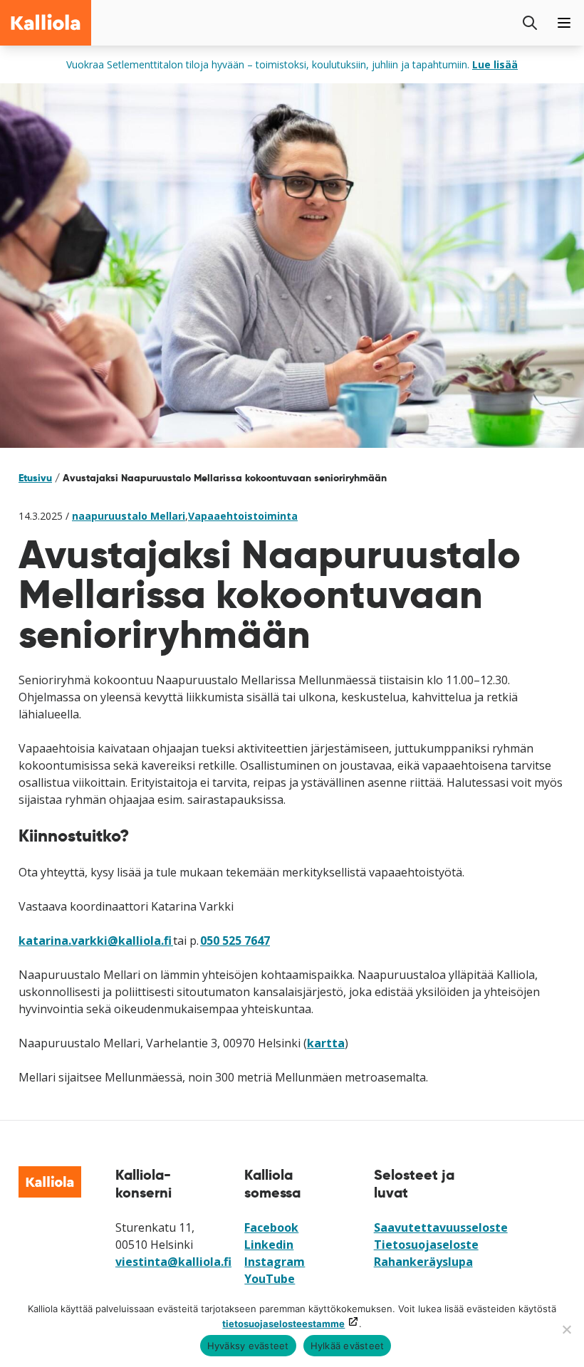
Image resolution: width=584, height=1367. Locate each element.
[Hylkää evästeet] (566, 1329)
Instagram (274, 1261)
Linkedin (268, 1244)
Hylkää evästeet (348, 1345)
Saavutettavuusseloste (441, 1227)
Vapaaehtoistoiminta (243, 516)
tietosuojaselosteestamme (283, 1323)
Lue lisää (495, 64)
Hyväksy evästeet (248, 1345)
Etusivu (35, 477)
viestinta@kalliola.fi (173, 1261)
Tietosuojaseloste (426, 1244)
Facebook (271, 1227)
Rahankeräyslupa (423, 1261)
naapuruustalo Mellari (128, 516)
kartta (326, 1043)
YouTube (269, 1279)
